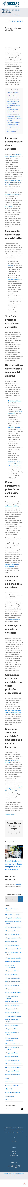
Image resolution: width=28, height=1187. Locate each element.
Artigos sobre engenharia (13, 989)
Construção (9, 1082)
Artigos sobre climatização (14, 949)
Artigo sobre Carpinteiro (13, 914)
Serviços (13, 1151)
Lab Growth (18, 1175)
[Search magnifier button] (20, 899)
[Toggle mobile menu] (25, 2)
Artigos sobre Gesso (12, 1001)
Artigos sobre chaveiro (12, 945)
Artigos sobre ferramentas (13, 992)
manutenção (8, 206)
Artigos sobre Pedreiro (12, 1044)
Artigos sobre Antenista (13, 931)
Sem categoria (10, 1096)
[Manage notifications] (24, 1184)
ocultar (15, 89)
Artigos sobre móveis (12, 1025)
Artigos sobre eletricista (9, 814)
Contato (14, 1141)
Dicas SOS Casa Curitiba (13, 1092)
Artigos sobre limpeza (12, 1012)
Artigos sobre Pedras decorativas (12, 1039)
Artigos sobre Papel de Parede (12, 1033)
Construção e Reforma (12, 1085)
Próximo (19, 21)
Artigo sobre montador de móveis (13, 922)
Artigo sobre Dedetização (13, 918)
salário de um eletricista (12, 194)
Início (3, 15)
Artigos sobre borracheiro (13, 938)
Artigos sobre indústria (12, 1005)
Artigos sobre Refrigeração (14, 1064)
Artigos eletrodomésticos (13, 927)
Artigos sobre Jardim (12, 1009)
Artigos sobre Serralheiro (13, 1067)
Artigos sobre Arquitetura (13, 934)
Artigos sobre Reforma (12, 1060)
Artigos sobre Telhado (12, 1071)
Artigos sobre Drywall (12, 974)
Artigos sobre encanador (13, 981)
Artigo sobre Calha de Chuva (12, 910)
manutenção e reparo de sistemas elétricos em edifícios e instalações (15, 464)
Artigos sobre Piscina (12, 1056)
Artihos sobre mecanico (13, 1074)
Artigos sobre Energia (12, 985)
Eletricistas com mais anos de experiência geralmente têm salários (13, 182)
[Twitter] (12, 1166)
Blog (7, 1078)
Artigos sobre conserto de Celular (13, 953)
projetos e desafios (14, 619)
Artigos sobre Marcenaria (13, 1016)
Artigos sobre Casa (11, 941)
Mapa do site (14, 1155)
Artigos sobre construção (13, 958)
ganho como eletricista (11, 506)
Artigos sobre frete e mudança (12, 997)
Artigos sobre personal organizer (12, 1048)
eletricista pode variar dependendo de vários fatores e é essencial (13, 789)
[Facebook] (9, 1166)
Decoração (9, 1089)
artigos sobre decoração (13, 961)
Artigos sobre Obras (12, 1029)
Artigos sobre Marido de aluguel (13, 1020)
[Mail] (19, 1166)
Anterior (12, 21)
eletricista (11, 265)
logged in (18, 884)
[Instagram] (16, 1166)
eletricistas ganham (14, 279)
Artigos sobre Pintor (12, 1053)
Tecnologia (9, 1100)
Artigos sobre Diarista (12, 971)
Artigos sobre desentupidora (10, 966)
